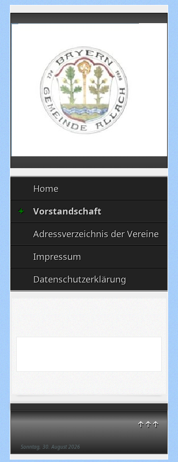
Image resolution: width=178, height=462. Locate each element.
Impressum (57, 256)
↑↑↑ (148, 424)
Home (45, 188)
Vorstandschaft (67, 211)
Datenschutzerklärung (79, 279)
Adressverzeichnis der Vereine (96, 234)
